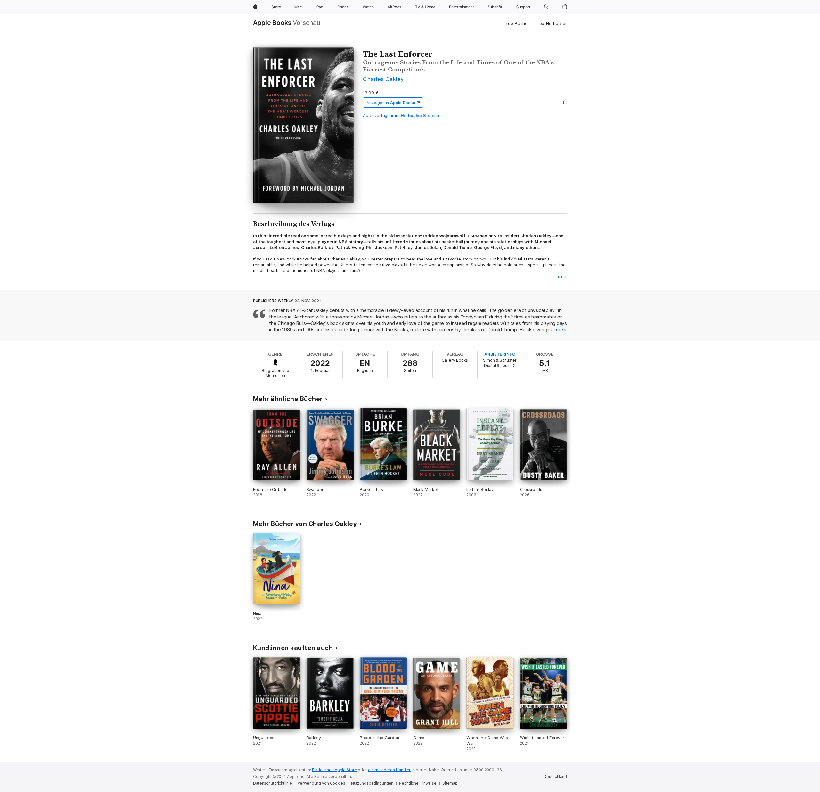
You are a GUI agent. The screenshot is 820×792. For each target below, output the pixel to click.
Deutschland (555, 776)
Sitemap (450, 783)
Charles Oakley (383, 79)
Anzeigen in (390, 102)
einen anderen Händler (389, 770)
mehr (562, 276)
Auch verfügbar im (399, 115)
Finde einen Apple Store (334, 770)
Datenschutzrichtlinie (272, 783)
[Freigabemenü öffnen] (565, 103)
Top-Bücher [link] (517, 23)
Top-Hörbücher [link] (552, 23)
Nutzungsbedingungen (372, 783)
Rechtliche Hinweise (418, 783)
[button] (546, 7)
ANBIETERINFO (499, 354)
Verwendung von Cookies (321, 783)
